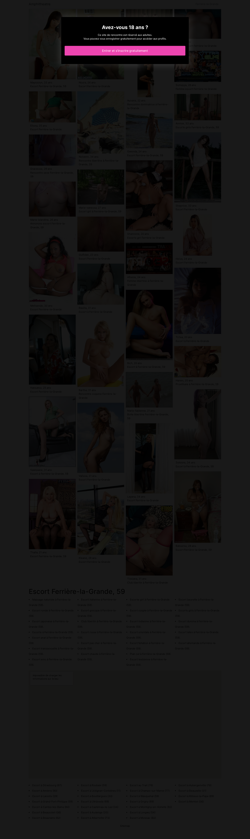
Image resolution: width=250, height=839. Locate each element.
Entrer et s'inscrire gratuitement (125, 50)
